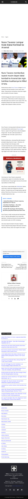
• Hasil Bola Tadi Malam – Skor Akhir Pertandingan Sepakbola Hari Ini (12, 205)
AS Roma (3, 448)
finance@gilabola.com (17, 486)
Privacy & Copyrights (9, 483)
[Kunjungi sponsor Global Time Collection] (14, 166)
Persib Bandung (5, 457)
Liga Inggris (20, 129)
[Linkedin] (15, 299)
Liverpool (3, 429)
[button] (26, 2)
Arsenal (24, 87)
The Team (13, 481)
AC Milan (3, 443)
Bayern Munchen (5, 438)
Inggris (6, 37)
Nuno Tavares (15, 87)
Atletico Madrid (5, 435)
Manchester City (5, 418)
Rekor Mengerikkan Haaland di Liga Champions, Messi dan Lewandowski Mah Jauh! (21, 267)
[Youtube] (21, 489)
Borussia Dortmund (6, 440)
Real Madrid (4, 413)
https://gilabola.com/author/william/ (14, 285)
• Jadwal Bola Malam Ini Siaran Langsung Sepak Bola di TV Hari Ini (13, 201)
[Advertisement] (14, 20)
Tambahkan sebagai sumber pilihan (12, 256)
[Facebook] (9, 299)
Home (2, 37)
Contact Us (19, 481)
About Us (7, 481)
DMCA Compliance (19, 483)
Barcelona (3, 416)
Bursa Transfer (5, 410)
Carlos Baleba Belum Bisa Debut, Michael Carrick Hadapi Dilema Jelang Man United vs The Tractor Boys (13, 355)
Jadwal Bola (4, 408)
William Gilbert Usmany (8, 50)
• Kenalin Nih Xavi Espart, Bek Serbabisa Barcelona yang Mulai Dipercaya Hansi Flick (14, 209)
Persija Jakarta (4, 454)
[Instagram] (12, 299)
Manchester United (6, 421)
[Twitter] (18, 299)
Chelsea (3, 424)
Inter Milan (4, 446)
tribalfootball (19, 186)
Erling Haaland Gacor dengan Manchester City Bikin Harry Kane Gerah (7, 266)
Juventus (3, 432)
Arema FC (3, 451)
